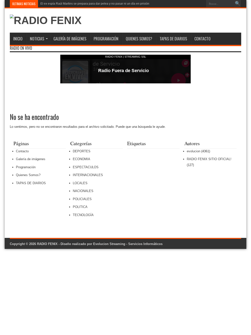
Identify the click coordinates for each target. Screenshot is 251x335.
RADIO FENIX (47, 244)
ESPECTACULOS (86, 167)
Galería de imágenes (69, 39)
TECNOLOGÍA (83, 215)
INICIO (18, 39)
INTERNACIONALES (88, 175)
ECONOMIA (81, 159)
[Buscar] (237, 3)
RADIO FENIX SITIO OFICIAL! (209, 159)
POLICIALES (82, 199)
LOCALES (80, 183)
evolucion (193, 151)
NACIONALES (83, 191)
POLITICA (80, 207)
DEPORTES (81, 151)
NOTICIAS (37, 39)
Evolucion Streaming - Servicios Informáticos (128, 244)
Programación (106, 39)
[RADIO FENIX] (46, 20)
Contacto (202, 39)
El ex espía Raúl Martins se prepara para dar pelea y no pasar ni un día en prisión (94, 3)
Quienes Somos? (139, 39)
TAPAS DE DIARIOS (173, 39)
